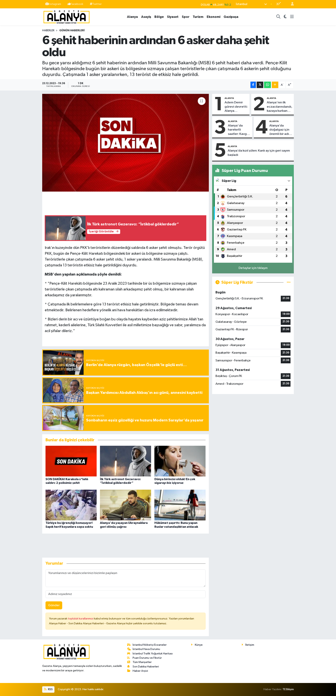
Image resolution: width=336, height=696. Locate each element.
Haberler (48, 30)
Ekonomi (213, 16)
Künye (199, 644)
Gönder (54, 605)
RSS (50, 689)
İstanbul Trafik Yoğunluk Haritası (153, 653)
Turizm (198, 16)
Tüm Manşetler (142, 662)
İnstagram (54, 4)
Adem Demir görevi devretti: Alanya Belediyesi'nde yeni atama (236, 107)
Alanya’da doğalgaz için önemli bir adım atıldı (280, 130)
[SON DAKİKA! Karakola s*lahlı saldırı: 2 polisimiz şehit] (71, 461)
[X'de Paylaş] (260, 85)
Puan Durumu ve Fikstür (147, 657)
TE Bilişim (288, 689)
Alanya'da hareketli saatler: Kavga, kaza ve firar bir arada (239, 130)
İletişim (249, 644)
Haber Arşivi (140, 670)
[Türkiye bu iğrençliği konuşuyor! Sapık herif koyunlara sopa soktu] (71, 505)
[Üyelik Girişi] (291, 4)
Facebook (77, 4)
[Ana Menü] (292, 16)
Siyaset (172, 16)
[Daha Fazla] (275, 85)
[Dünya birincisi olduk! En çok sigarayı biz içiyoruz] (180, 461)
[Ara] (278, 16)
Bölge (159, 16)
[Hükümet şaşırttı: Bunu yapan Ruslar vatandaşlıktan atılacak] (180, 505)
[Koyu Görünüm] (285, 16)
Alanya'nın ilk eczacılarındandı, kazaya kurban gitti (279, 107)
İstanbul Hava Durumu (146, 649)
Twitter (97, 4)
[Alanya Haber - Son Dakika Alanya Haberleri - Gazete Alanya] (66, 16)
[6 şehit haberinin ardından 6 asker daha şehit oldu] (125, 142)
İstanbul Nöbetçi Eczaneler (150, 644)
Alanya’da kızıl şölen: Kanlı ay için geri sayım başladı (259, 152)
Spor (185, 16)
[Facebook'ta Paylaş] (253, 85)
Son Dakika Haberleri (146, 666)
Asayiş (146, 16)
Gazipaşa (231, 16)
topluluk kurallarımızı (81, 618)
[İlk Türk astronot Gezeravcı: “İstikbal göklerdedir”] (125, 461)
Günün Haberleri (72, 30)
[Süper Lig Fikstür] (288, 282)
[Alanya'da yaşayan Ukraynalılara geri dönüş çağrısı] (125, 505)
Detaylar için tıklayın (253, 268)
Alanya (132, 16)
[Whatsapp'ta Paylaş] (267, 85)
